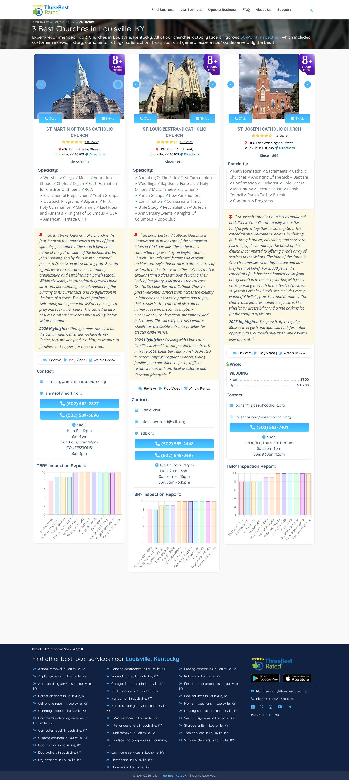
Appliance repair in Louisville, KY (61, 676)
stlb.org (147, 433)
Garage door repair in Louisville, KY (137, 683)
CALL (52, 118)
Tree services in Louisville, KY (205, 733)
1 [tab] (71, 107)
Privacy (258, 715)
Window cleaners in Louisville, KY (208, 740)
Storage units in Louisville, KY (205, 725)
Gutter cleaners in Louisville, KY (134, 691)
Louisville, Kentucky (152, 658)
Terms (274, 715)
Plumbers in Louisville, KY (129, 767)
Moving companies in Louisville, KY (210, 669)
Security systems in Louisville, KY (208, 718)
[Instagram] (270, 707)
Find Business (162, 9)
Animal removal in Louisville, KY (61, 669)
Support (284, 9)
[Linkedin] (289, 707)
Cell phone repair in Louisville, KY (62, 703)
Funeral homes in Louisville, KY (134, 676)
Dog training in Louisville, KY (59, 745)
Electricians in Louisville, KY (131, 760)
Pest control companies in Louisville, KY (209, 686)
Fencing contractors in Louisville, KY (137, 669)
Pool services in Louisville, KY (205, 696)
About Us (263, 9)
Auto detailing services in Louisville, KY (62, 686)
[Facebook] (253, 707)
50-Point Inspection (260, 37)
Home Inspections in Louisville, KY (209, 703)
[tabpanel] (79, 86)
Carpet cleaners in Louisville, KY (61, 696)
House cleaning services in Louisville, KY (136, 708)
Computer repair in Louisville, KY (62, 730)
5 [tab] (86, 107)
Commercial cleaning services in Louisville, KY (60, 720)
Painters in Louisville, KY (201, 676)
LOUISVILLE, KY (63, 22)
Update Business (222, 9)
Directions (96, 154)
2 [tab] (75, 107)
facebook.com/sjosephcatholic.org (263, 417)
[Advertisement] (174, 610)
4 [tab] (83, 107)
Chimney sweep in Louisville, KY (61, 711)
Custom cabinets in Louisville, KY (62, 738)
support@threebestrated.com (287, 691)
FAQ (246, 9)
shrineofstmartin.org (64, 393)
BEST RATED (41, 22)
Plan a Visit (150, 410)
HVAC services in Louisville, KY (133, 718)
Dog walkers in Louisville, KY (59, 752)
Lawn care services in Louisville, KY (137, 752)
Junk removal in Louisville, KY (133, 733)
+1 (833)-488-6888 (281, 698)
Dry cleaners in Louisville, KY (59, 760)
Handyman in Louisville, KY (131, 698)
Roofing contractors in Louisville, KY (210, 711)
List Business (191, 9)
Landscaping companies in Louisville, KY (136, 742)
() (91, 142)
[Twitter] (262, 707)
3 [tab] (79, 107)
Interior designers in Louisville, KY (136, 725)
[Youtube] (280, 707)
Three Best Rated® (172, 775)
